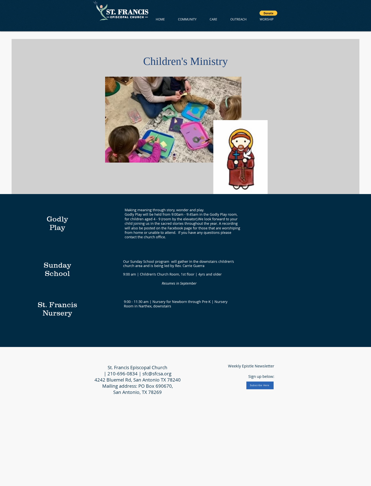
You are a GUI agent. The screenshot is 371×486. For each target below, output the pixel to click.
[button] (268, 13)
